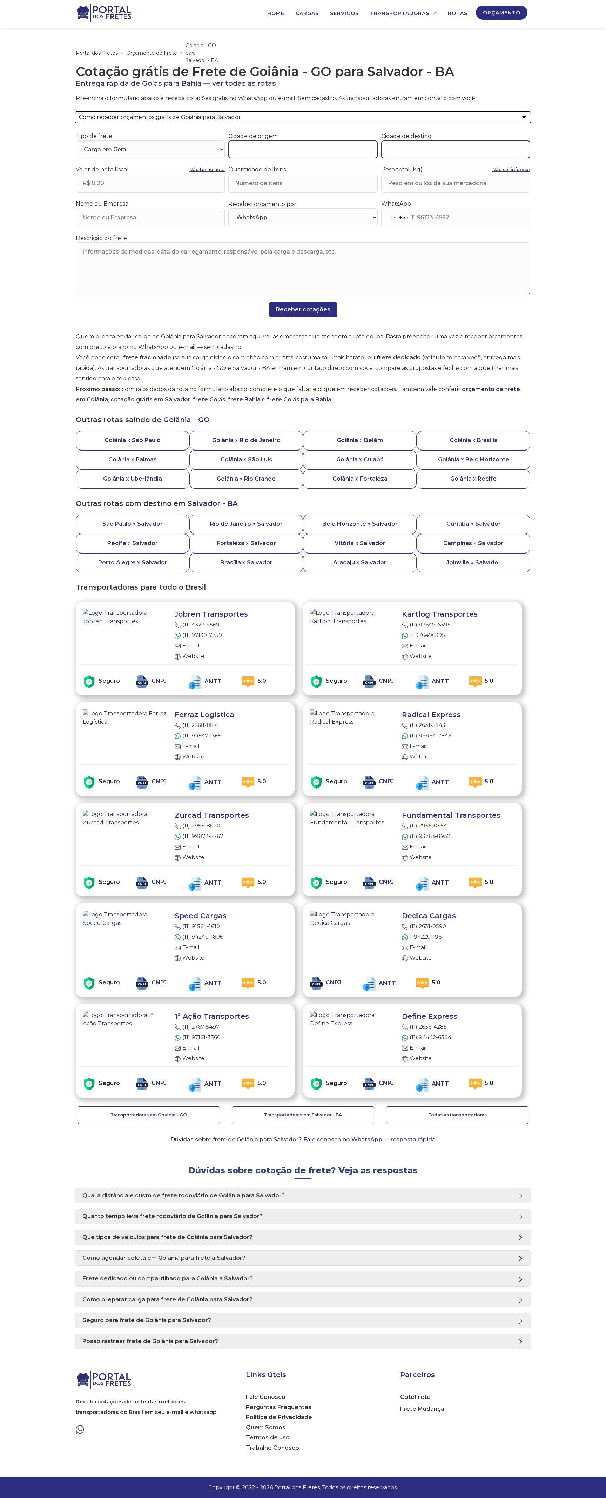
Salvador (228, 117)
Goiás (152, 83)
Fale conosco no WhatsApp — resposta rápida (369, 1139)
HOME (275, 13)
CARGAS (307, 13)
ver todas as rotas (244, 83)
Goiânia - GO (201, 45)
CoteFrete (415, 1397)
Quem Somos (265, 1427)
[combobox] (395, 217)
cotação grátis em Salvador (150, 399)
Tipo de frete (94, 136)
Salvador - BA (202, 60)
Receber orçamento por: (262, 204)
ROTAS (457, 13)
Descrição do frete (101, 238)
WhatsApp (396, 203)
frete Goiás (209, 399)
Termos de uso (268, 1437)
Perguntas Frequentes (278, 1407)
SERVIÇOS (344, 13)
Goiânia (191, 117)
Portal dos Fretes (97, 53)
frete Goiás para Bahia (299, 399)
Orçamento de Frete (151, 53)
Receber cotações (303, 309)
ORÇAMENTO (501, 12)
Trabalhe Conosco (272, 1447)
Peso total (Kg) (402, 169)
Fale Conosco (265, 1397)
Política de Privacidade (279, 1417)
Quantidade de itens (257, 169)
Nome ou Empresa (102, 203)
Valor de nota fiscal (102, 169)
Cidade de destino (406, 136)
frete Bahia (244, 399)
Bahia (191, 83)
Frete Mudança (422, 1409)
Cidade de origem (253, 136)
